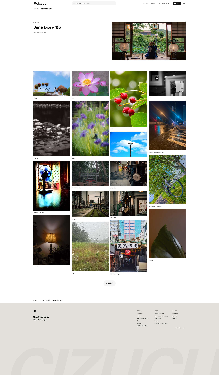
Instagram (175, 313)
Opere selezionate (46, 8)
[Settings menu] (184, 3)
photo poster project (164, 3)
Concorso (146, 3)
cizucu (37, 32)
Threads (174, 316)
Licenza (157, 321)
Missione (36, 8)
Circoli (138, 321)
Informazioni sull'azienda (161, 323)
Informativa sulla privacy (161, 316)
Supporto (174, 318)
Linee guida (158, 318)
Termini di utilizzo (159, 313)
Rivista (153, 3)
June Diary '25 (46, 300)
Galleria (139, 323)
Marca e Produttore (142, 325)
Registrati (177, 3)
